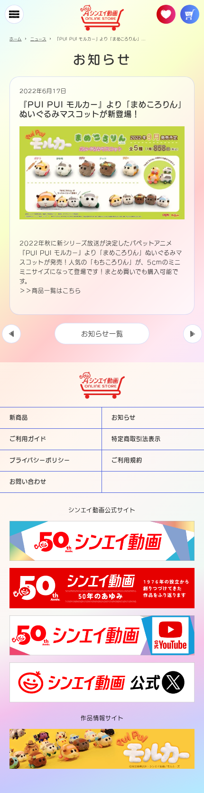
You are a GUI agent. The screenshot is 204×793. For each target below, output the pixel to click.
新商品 (18, 417)
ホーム (15, 39)
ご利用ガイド (27, 439)
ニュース (38, 39)
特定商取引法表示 (136, 439)
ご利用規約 (126, 460)
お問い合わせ (27, 481)
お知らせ (123, 417)
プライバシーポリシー (39, 460)
